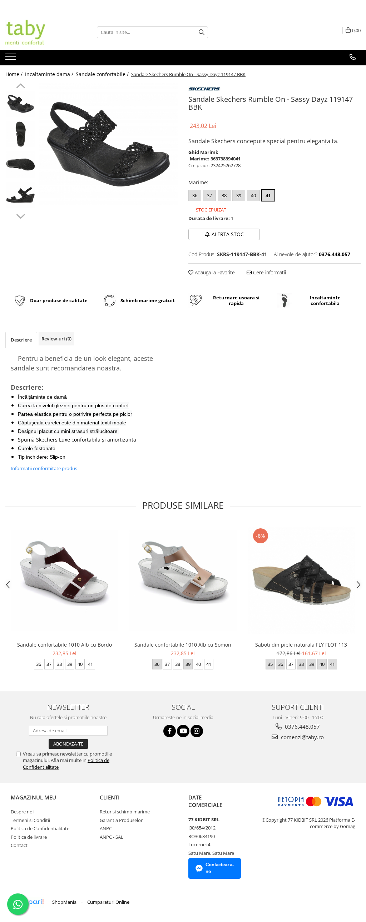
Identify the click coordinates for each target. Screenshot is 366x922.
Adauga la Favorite (214, 272)
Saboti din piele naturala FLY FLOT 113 (301, 644)
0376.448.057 (301, 726)
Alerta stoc (228, 234)
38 (224, 195)
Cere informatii (269, 272)
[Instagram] (197, 731)
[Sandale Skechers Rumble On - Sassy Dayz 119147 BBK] (108, 144)
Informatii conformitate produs (44, 468)
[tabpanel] (108, 144)
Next (20, 215)
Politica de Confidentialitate (40, 828)
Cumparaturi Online (108, 902)
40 (253, 195)
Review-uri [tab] (56, 338)
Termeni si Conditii (30, 820)
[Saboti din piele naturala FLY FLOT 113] (301, 580)
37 (209, 195)
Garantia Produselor (121, 820)
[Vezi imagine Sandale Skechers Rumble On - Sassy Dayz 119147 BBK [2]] (20, 164)
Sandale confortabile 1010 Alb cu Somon (182, 644)
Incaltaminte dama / (50, 74)
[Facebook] (169, 731)
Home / (14, 74)
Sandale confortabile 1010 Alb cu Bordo (64, 644)
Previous (20, 86)
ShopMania (64, 902)
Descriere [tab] (21, 340)
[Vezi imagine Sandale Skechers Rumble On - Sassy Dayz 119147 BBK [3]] (20, 195)
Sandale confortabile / (103, 74)
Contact (19, 845)
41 (268, 195)
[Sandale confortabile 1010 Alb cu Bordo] (64, 580)
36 (194, 195)
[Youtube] (183, 731)
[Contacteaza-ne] (353, 57)
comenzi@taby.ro (302, 737)
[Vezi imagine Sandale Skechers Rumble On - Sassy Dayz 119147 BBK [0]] (20, 104)
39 (238, 195)
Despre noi (22, 811)
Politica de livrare (29, 837)
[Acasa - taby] (41, 32)
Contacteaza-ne (220, 868)
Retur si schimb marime (125, 811)
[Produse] (11, 59)
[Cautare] (201, 32)
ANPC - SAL (111, 837)
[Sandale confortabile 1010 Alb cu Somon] (183, 580)
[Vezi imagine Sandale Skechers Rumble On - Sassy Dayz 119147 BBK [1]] (20, 134)
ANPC (106, 828)
